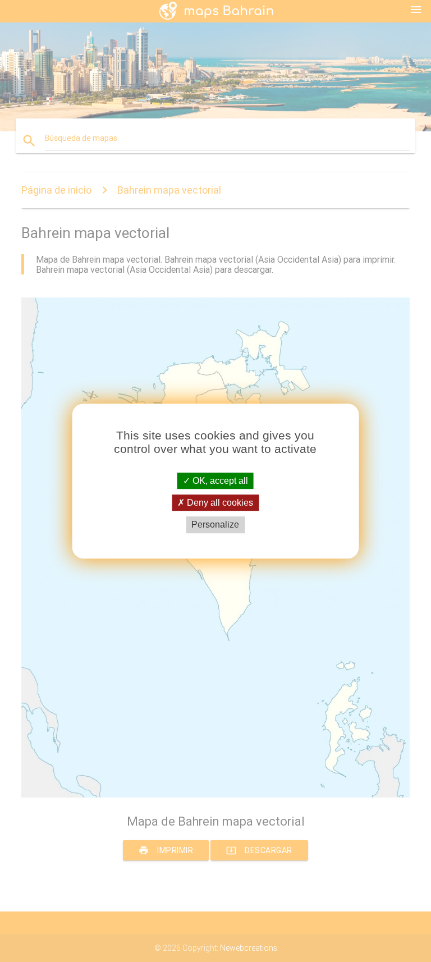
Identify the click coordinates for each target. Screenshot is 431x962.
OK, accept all (219, 480)
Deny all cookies (219, 502)
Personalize (215, 525)
